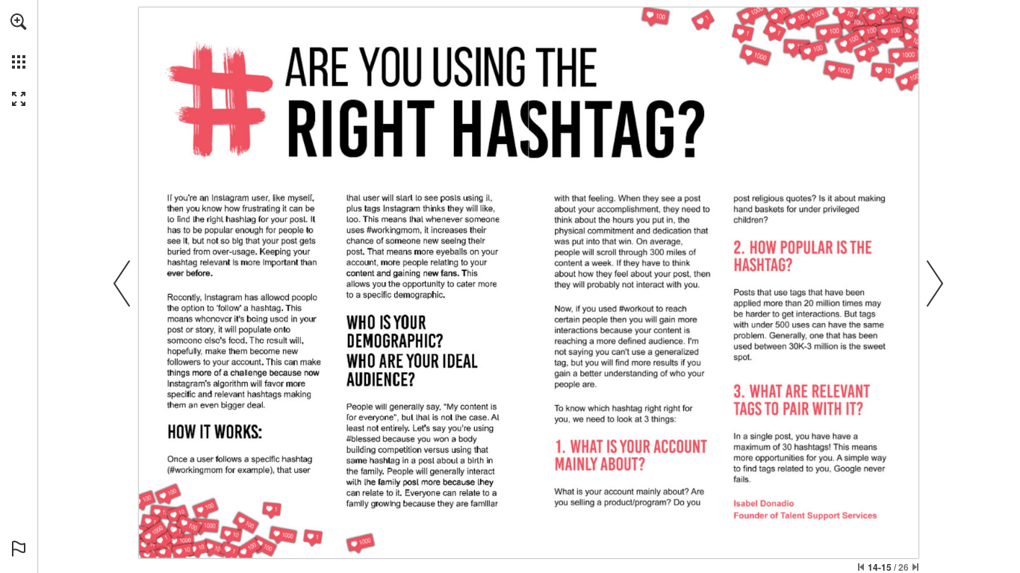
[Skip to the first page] (861, 567)
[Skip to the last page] (915, 567)
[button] (18, 21)
